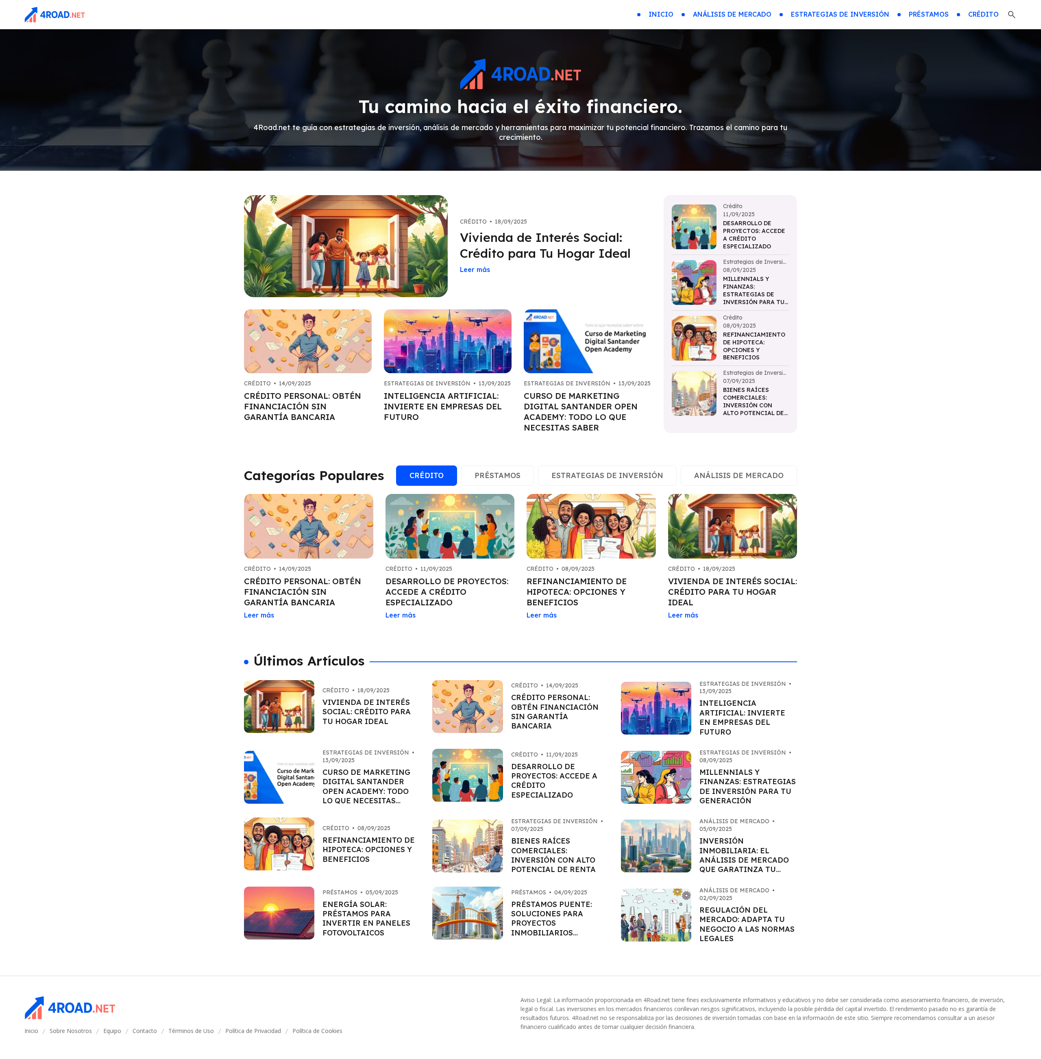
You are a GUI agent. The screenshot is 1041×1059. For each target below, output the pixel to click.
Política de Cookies (317, 1031)
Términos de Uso (191, 1031)
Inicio (31, 1031)
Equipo (112, 1031)
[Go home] (54, 15)
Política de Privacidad (253, 1031)
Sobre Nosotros (71, 1031)
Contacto (145, 1031)
